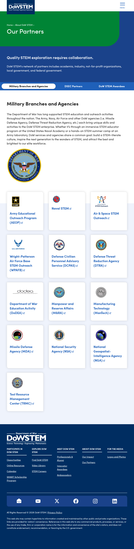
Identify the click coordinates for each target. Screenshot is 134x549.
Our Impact (88, 456)
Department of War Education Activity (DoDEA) (23, 308)
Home (10, 24)
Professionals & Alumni (65, 458)
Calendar (11, 471)
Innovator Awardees (62, 467)
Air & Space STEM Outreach (106, 215)
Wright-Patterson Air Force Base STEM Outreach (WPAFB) (22, 263)
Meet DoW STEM (65, 448)
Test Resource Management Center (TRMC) (21, 398)
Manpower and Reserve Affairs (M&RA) (63, 308)
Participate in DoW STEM (14, 450)
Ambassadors (64, 475)
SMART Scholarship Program (17, 478)
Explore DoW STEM (39, 450)
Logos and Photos (116, 456)
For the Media (115, 448)
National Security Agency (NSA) (64, 348)
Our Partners (88, 462)
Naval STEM (60, 208)
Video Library (39, 465)
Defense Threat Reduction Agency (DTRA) (106, 261)
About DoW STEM (24, 24)
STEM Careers (39, 471)
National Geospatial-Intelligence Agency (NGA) (108, 353)
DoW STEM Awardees (112, 86)
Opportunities (14, 459)
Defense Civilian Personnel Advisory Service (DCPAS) (65, 261)
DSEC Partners (73, 86)
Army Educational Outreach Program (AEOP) (23, 218)
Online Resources (15, 465)
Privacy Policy (55, 512)
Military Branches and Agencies (28, 86)
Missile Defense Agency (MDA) (21, 348)
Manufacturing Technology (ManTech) (104, 308)
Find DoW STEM (40, 459)
